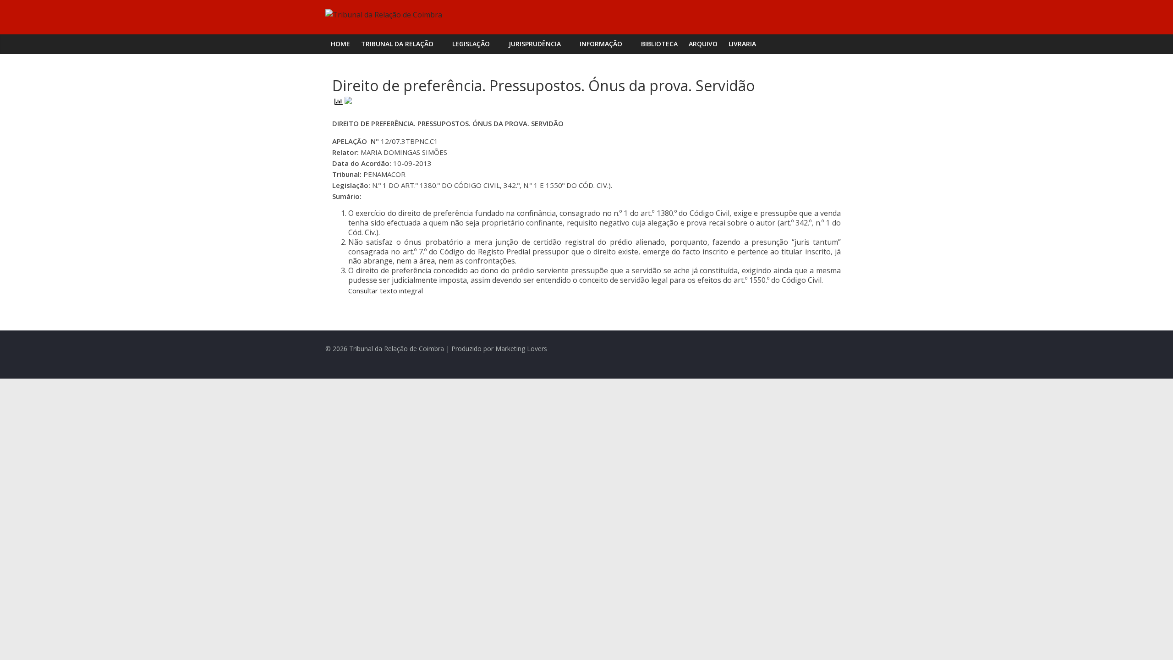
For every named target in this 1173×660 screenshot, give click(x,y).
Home (340, 43)
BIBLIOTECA (659, 43)
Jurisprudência (535, 43)
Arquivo (703, 43)
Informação (601, 43)
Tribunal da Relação (397, 43)
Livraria (742, 43)
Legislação (471, 43)
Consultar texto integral (385, 290)
